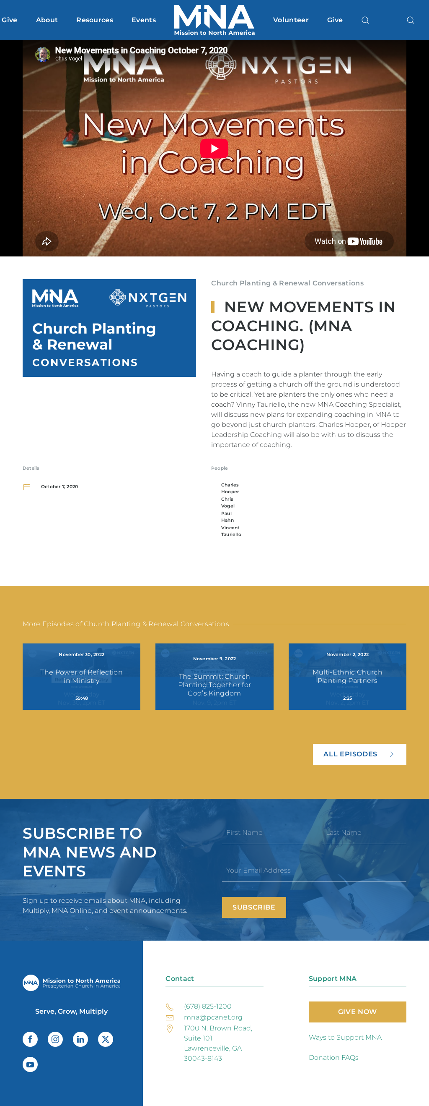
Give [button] (9, 20)
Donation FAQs (334, 1058)
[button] (365, 20)
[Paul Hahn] (214, 517)
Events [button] (144, 20)
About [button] (47, 20)
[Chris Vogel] (214, 503)
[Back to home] (214, 20)
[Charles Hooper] (214, 488)
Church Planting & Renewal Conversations (287, 283)
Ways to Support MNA (345, 1037)
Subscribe (254, 907)
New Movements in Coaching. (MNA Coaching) (303, 326)
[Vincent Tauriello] (214, 531)
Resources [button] (94, 20)
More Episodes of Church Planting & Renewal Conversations (126, 624)
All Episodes (350, 754)
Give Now (357, 1012)
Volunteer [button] (291, 20)
